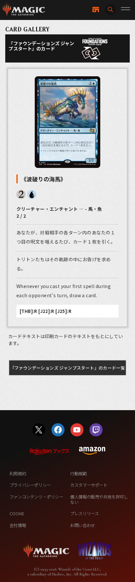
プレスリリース (84, 513)
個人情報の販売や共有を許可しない (99, 499)
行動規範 (78, 473)
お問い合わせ (82, 525)
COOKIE (17, 513)
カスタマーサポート (88, 485)
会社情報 (18, 525)
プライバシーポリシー (30, 485)
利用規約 (18, 473)
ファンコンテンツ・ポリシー (36, 497)
